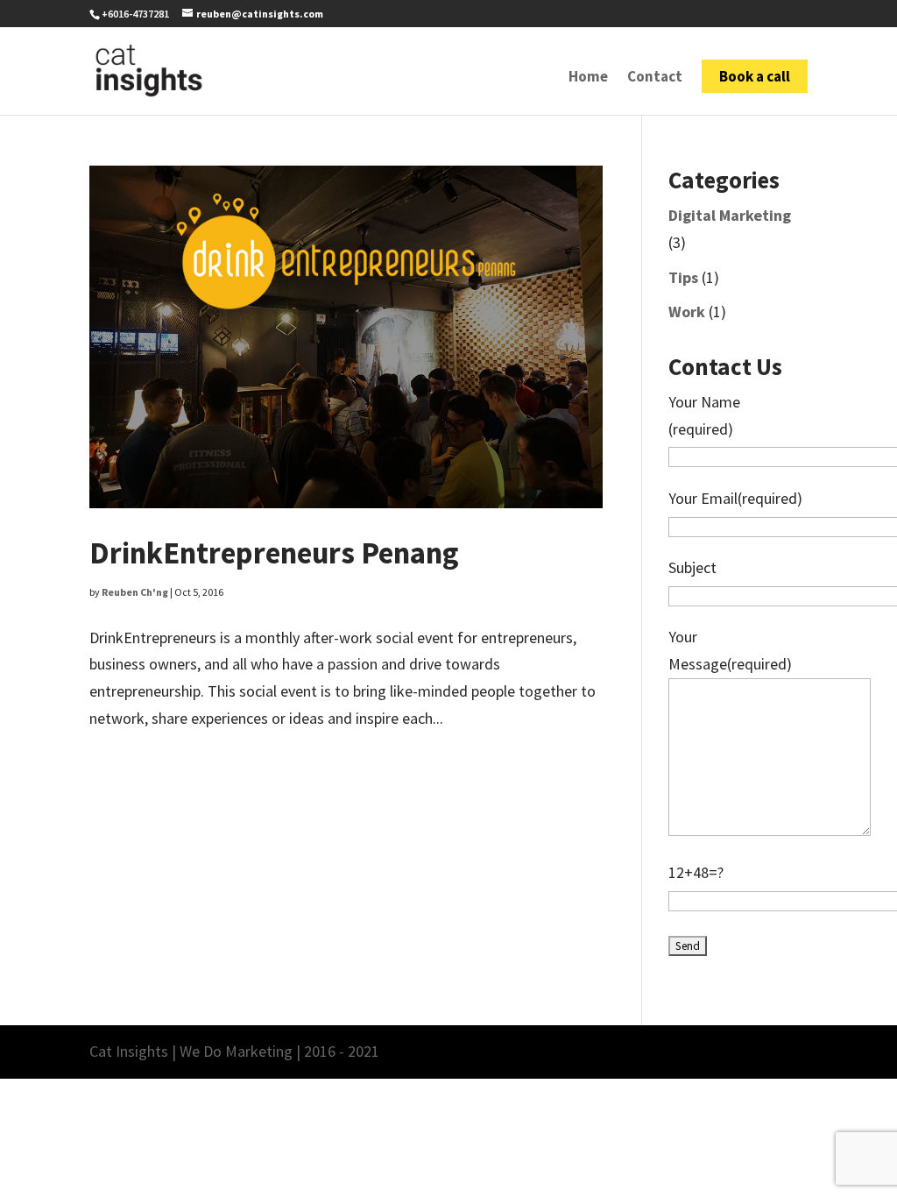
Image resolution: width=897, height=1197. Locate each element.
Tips (683, 277)
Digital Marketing (729, 215)
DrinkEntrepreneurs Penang (274, 552)
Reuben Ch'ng (135, 591)
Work (686, 311)
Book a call (754, 76)
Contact (654, 78)
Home (588, 78)
